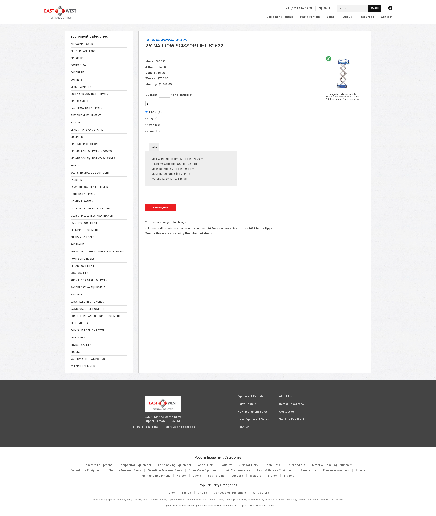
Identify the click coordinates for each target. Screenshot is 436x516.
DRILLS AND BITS (81, 101)
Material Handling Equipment (332, 465)
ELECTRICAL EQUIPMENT (86, 115)
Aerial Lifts (206, 465)
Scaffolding (216, 475)
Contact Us (287, 411)
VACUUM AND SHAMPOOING (88, 359)
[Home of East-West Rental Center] (163, 410)
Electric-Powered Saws (124, 470)
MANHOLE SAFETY (82, 201)
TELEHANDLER (79, 323)
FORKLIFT (76, 122)
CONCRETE (77, 72)
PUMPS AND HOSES (83, 258)
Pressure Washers (336, 470)
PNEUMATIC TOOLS (82, 237)
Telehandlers (296, 465)
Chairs (202, 492)
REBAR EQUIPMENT (82, 266)
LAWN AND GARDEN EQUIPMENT (90, 187)
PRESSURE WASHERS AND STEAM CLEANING (98, 251)
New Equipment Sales (253, 411)
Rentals (280, 16)
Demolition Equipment (86, 470)
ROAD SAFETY (79, 273)
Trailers (289, 475)
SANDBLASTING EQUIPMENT (88, 287)
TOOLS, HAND (79, 337)
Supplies (244, 427)
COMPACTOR (79, 65)
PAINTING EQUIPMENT (84, 223)
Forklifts (227, 465)
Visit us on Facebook (180, 426)
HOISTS (75, 165)
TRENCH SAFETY (81, 344)
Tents (171, 492)
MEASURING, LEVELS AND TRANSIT (92, 215)
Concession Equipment (230, 492)
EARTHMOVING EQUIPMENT (87, 108)
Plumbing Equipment (155, 475)
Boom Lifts (272, 465)
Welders (255, 475)
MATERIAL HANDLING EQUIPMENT (91, 208)
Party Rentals (247, 404)
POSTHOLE (77, 244)
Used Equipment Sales (253, 419)
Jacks (197, 475)
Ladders (237, 475)
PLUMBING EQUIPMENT (85, 230)
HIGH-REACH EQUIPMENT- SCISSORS (93, 158)
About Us (285, 396)
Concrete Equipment (97, 465)
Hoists (181, 475)
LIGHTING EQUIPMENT (84, 194)
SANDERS (76, 294)
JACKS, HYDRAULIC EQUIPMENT (90, 172)
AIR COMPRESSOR (82, 43)
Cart (326, 8)
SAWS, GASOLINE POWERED (88, 309)
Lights (272, 475)
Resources (366, 16)
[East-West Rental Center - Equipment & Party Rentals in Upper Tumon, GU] (60, 17)
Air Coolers (261, 492)
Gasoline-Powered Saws (165, 470)
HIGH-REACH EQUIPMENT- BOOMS (91, 151)
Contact (386, 16)
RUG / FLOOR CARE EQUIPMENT (90, 280)
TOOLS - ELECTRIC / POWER (88, 330)
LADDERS (76, 180)
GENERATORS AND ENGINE (87, 129)
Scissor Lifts (248, 465)
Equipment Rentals (251, 396)
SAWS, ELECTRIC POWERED (87, 301)
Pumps (360, 470)
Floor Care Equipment (204, 470)
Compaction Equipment (135, 465)
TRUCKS (76, 352)
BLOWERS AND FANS (83, 51)
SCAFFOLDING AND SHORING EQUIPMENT (96, 316)
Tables (186, 492)
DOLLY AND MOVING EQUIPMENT (90, 94)
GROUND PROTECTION (84, 144)
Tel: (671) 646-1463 (145, 426)
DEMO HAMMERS (81, 86)
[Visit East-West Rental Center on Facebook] (390, 8)
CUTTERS (76, 79)
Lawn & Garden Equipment (275, 470)
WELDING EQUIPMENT (84, 366)
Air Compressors (238, 470)
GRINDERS (77, 137)
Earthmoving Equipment (174, 465)
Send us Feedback (292, 419)
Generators (308, 470)
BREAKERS (77, 58)
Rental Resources (291, 404)
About (347, 16)
